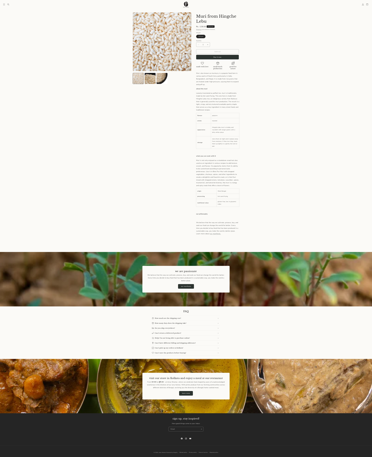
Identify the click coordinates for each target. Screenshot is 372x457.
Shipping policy (214, 452)
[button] (4, 4)
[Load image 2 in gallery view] (150, 78)
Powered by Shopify (172, 452)
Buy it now (217, 57)
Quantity (198, 41)
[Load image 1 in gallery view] (138, 78)
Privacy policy (193, 452)
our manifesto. (215, 234)
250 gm (201, 36)
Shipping (198, 29)
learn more (186, 393)
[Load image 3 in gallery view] (162, 78)
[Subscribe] (201, 429)
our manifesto (186, 286)
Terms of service (203, 452)
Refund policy (183, 452)
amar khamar (162, 452)
